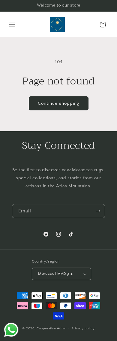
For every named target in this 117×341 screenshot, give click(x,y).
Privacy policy (83, 328)
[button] (12, 24)
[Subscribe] (98, 211)
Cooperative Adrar (51, 328)
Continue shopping (59, 103)
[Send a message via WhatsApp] (11, 330)
